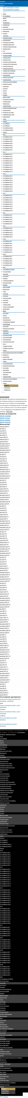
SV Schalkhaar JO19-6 (8, 148)
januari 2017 (3, 671)
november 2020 (4, 575)
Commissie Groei (7, 60)
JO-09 (4, 239)
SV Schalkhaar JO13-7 (7, 208)
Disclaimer (2, 735)
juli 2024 (2, 480)
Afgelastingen (6, 104)
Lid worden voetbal (7, 335)
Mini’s (4, 267)
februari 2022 (3, 542)
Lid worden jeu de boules (8, 342)
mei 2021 (2, 562)
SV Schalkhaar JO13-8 (7, 210)
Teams (4, 119)
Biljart (4, 311)
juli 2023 (2, 506)
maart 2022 (3, 540)
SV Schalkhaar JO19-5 (8, 145)
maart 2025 (3, 463)
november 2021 (4, 549)
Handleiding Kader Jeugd (8, 45)
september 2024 (4, 476)
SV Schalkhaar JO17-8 (8, 169)
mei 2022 (2, 536)
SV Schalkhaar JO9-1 (7, 241)
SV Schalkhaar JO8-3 (7, 261)
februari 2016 (3, 693)
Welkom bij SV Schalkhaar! (6, 3)
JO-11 (4, 213)
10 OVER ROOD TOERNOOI (9, 322)
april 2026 (2, 435)
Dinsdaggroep (6, 318)
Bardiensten (6, 355)
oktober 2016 (3, 678)
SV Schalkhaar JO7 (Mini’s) (9, 270)
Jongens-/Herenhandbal (8, 307)
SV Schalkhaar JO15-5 (8, 184)
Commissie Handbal (7, 55)
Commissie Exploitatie (8, 66)
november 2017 (4, 652)
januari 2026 (3, 442)
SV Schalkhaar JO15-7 (8, 189)
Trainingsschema (7, 102)
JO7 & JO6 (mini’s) (7, 272)
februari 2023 (3, 517)
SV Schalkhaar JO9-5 (7, 250)
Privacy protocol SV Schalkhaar (10, 82)
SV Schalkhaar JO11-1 (7, 215)
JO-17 (4, 152)
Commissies (5, 36)
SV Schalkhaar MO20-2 (8, 130)
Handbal (5, 285)
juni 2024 (2, 482)
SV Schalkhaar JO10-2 (8, 230)
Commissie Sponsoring (8, 68)
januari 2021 (3, 570)
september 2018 (4, 630)
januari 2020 (3, 596)
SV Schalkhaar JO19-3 (7, 141)
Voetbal (5, 95)
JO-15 (4, 174)
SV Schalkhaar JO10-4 (8, 235)
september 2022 (4, 527)
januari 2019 (3, 622)
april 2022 (2, 538)
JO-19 (4, 135)
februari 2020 (3, 594)
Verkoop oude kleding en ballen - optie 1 (10, 705)
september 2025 (4, 450)
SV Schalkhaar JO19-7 (8, 150)
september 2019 (4, 605)
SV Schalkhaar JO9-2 (7, 243)
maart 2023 (3, 515)
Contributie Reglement (8, 281)
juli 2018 (2, 635)
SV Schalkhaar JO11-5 (7, 224)
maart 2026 (3, 437)
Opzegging (5, 302)
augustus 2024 (4, 478)
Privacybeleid (21, 732)
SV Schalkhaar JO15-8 (8, 191)
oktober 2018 (3, 628)
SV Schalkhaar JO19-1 (7, 137)
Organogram (6, 86)
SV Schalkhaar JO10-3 (7, 232)
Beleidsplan (5, 27)
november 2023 (4, 497)
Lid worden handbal (7, 337)
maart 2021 (3, 566)
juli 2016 (2, 684)
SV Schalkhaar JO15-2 (8, 178)
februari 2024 (3, 491)
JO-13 (4, 193)
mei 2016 (2, 688)
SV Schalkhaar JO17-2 (8, 156)
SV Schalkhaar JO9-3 (7, 245)
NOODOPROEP (4, 397)
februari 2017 (3, 669)
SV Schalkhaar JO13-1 (7, 195)
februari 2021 (3, 568)
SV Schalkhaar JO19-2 (8, 139)
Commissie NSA (6, 75)
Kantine (4, 350)
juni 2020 (2, 585)
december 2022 (4, 521)
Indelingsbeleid (6, 117)
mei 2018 (2, 639)
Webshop (6, 386)
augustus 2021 (3, 555)
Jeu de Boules (6, 324)
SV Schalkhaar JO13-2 (7, 198)
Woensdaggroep (7, 320)
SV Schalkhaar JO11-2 (7, 217)
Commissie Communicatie (8, 73)
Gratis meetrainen (7, 298)
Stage (4, 344)
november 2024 (4, 472)
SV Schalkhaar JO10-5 (8, 237)
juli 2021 (2, 558)
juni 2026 (2, 431)
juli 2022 (2, 532)
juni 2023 (2, 508)
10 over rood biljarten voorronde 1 (8, 718)
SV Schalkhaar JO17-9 (8, 171)
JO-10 (4, 226)
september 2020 (4, 579)
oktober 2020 (3, 577)
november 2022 (4, 523)
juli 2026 (2, 429)
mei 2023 (2, 510)
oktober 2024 (3, 474)
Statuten (5, 33)
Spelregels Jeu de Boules (8, 329)
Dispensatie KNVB (7, 283)
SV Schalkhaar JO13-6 (7, 206)
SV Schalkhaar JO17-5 (8, 163)
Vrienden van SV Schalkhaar (9, 71)
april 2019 (2, 615)
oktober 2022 (3, 525)
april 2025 (2, 461)
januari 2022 (3, 545)
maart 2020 (3, 592)
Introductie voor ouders (8, 42)
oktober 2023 (3, 500)
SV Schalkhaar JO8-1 (7, 256)
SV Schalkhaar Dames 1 (8, 128)
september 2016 (4, 680)
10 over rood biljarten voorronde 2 (8, 724)
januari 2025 (3, 467)
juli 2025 (2, 454)
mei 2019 (2, 613)
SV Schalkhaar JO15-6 (8, 187)
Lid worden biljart (7, 340)
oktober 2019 (3, 603)
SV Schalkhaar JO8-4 (7, 263)
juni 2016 (2, 686)
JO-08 (4, 254)
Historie (5, 91)
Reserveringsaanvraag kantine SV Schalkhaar (13, 353)
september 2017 (4, 656)
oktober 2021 (3, 551)
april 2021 (2, 564)
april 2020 (2, 590)
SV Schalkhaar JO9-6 (7, 252)
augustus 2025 (4, 452)
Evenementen (6, 357)
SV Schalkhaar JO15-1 (7, 176)
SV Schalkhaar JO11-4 (7, 221)
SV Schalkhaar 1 (6, 124)
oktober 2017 (3, 654)
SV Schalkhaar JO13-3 (7, 200)
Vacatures (2, 1)
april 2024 (2, 487)
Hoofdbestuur (6, 23)
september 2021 (4, 553)
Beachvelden (6, 370)
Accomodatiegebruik (8, 364)
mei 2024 (2, 485)
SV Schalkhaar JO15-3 (7, 180)
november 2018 (4, 626)
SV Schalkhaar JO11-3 (7, 219)
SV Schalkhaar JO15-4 (8, 182)
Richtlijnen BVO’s (7, 49)
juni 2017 (2, 661)
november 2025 (4, 446)
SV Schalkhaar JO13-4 (8, 202)
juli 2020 (2, 583)
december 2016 (4, 673)
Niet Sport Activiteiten (8, 77)
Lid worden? (6, 276)
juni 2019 (2, 611)
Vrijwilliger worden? (7, 346)
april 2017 (2, 665)
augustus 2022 (4, 530)
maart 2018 (3, 643)
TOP (4, 51)
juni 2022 (2, 534)
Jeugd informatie (7, 106)
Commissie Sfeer (7, 58)
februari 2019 (3, 620)
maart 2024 (3, 489)
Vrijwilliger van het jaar (8, 348)
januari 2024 (3, 493)
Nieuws (4, 18)
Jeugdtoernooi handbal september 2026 (10, 699)
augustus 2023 (3, 504)
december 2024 (4, 470)
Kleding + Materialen (7, 359)
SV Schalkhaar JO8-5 (7, 265)
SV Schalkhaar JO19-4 (8, 143)
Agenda (5, 20)
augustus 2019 (3, 607)
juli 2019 (2, 609)
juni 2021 (2, 560)
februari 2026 (3, 439)
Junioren (5, 132)
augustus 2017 (3, 658)
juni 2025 (2, 457)
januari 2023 (3, 519)
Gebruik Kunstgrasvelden (8, 366)
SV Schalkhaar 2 (6, 126)
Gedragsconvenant (7, 84)
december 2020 (4, 573)
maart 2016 (3, 691)
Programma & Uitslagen (8, 99)
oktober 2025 (3, 448)
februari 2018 (3, 646)
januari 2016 (3, 695)
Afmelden (5, 278)
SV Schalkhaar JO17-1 (7, 154)
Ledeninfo (5, 331)
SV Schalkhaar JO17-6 (8, 165)
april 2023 (2, 512)
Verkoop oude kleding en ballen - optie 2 (10, 712)
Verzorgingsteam (7, 372)
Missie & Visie (6, 289)
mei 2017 (2, 663)
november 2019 (4, 600)
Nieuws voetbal (6, 97)
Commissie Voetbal (7, 38)
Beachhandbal (6, 309)
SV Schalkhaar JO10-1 (7, 228)
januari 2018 (3, 648)
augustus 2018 (3, 633)
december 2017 (4, 650)
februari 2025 (3, 465)
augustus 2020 (4, 581)
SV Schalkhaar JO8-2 (7, 259)
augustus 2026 (4, 427)
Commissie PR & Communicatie (10, 64)
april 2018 (2, 641)
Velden (4, 361)
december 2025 (4, 444)
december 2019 (4, 598)
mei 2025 (2, 459)
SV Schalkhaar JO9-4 (7, 248)
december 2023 (4, 495)
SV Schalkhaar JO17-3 (7, 159)
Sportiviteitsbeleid (7, 53)
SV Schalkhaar (6, 16)
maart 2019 (3, 618)
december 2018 (4, 624)
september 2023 (4, 502)
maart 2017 (3, 667)
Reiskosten (5, 374)
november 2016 (4, 676)
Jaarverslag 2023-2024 (8, 29)
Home (4, 14)
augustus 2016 (3, 682)
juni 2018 (2, 637)
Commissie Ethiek (7, 80)
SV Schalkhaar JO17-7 (8, 167)
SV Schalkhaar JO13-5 (7, 204)
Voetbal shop (7, 388)
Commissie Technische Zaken (9, 62)
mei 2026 (2, 433)
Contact (2, 6)
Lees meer (9, 412)
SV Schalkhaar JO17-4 (8, 161)
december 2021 (4, 547)
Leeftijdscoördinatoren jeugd (9, 47)
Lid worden (5, 274)
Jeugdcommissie (6, 40)
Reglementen (6, 31)
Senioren (5, 121)
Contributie (5, 300)
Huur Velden (6, 368)
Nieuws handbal (6, 287)
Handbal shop (7, 390)
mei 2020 (2, 588)
